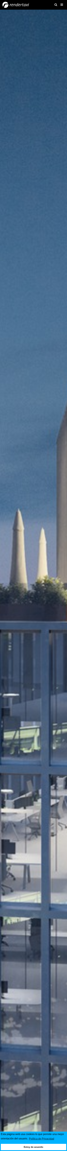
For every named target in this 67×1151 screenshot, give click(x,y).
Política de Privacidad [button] (41, 1138)
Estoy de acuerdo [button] (33, 1147)
